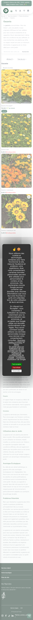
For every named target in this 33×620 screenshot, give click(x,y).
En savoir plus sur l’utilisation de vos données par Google (16, 349)
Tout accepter (16, 364)
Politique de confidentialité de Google (16, 355)
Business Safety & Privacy (17, 341)
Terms (16, 344)
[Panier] (28, 11)
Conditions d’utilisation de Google (16, 358)
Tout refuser (16, 367)
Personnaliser (16, 371)
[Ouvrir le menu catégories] (11, 11)
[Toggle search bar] (16, 11)
